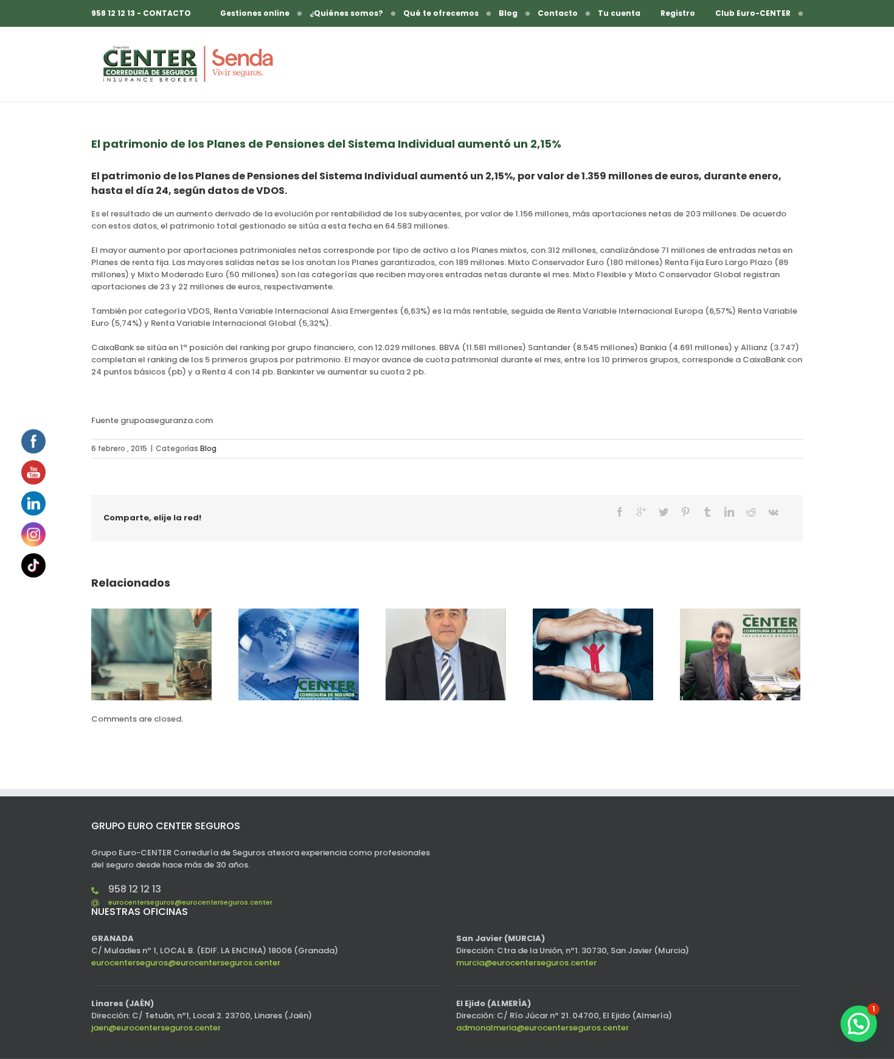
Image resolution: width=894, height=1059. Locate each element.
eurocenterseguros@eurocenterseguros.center (190, 902)
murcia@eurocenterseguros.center (526, 962)
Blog (208, 448)
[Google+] (641, 512)
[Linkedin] (729, 512)
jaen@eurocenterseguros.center (156, 1027)
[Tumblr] (707, 512)
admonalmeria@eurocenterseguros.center (542, 1027)
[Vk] (773, 512)
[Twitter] (663, 512)
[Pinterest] (685, 512)
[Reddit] (751, 512)
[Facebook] (620, 512)
